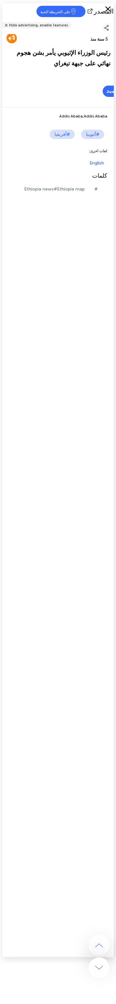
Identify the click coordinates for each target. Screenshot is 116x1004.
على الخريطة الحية (55, 12)
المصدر (104, 11)
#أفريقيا (62, 134)
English (97, 163)
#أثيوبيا (92, 134)
